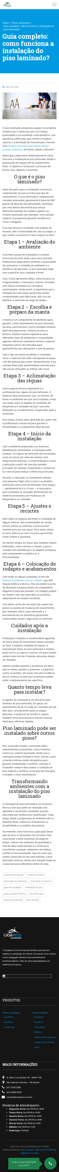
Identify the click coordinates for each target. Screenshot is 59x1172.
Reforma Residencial (13, 899)
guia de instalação (12, 887)
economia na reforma (41, 881)
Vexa (36, 1047)
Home (5, 22)
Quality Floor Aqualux (45, 1037)
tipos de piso (33, 899)
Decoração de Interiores (15, 881)
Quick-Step (9, 1027)
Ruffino (38, 1032)
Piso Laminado (37, 893)
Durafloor (9, 1017)
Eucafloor (8, 1022)
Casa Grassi (39, 1027)
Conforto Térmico (36, 874)
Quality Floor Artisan (44, 1042)
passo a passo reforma (15, 893)
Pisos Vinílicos (40, 1012)
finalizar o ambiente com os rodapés (22, 580)
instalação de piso (34, 887)
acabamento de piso (14, 874)
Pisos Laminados (21, 22)
